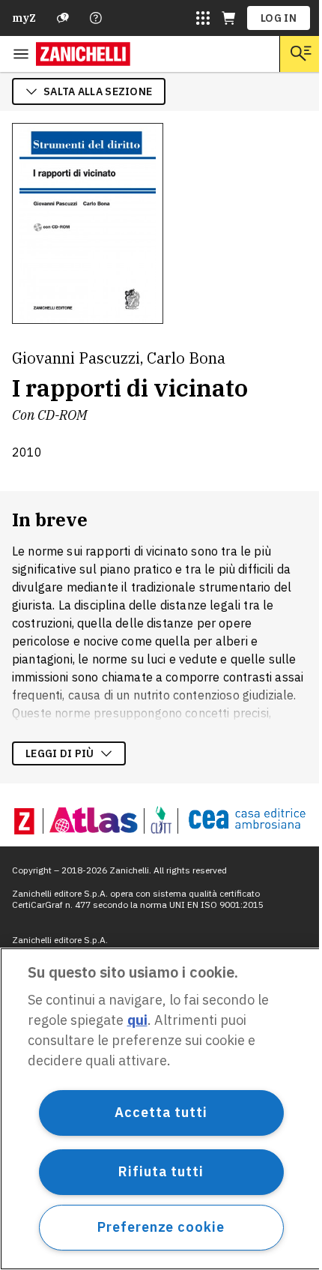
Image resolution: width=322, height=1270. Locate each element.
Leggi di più (59, 753)
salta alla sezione (97, 91)
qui (137, 1020)
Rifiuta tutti (161, 1171)
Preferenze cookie (160, 1227)
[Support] (62, 18)
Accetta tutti (161, 1112)
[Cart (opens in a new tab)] (228, 18)
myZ (24, 18)
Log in (279, 18)
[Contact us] (95, 18)
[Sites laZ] (203, 18)
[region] (161, 1109)
